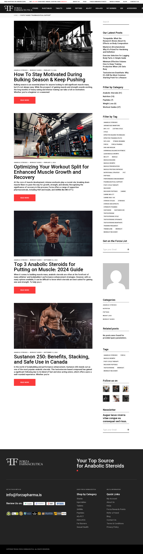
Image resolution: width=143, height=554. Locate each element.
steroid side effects (111, 204)
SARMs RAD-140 (109, 198)
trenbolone (108, 229)
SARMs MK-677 (109, 195)
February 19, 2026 (50, 70)
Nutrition (106, 96)
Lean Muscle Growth (111, 154)
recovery (107, 188)
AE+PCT (80, 516)
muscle (114, 157)
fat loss (107, 141)
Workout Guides (36, 70)
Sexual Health (82, 527)
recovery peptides (110, 191)
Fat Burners (82, 523)
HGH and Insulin (109, 148)
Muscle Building (109, 160)
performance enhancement (114, 179)
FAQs (84, 2)
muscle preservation (111, 166)
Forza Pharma (117, 144)
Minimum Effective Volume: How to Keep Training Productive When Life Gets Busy (114, 65)
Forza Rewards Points (98, 2)
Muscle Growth (109, 163)
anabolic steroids (110, 122)
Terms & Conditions (115, 523)
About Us (76, 2)
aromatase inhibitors (112, 126)
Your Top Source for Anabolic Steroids (100, 463)
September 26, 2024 (51, 260)
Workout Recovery (111, 232)
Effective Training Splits (113, 138)
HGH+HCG (81, 520)
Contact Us (134, 2)
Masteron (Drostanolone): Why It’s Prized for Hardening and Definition (115, 50)
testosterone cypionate (113, 220)
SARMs (123, 191)
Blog (125, 2)
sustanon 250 (119, 210)
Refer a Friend (115, 2)
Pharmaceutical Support (113, 182)
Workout (119, 229)
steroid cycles (109, 201)
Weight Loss (108, 103)
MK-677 (106, 157)
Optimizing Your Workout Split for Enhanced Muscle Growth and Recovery (51, 172)
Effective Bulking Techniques (114, 135)
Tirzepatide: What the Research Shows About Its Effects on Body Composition (115, 41)
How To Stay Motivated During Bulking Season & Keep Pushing (49, 77)
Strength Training (110, 207)
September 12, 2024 (51, 352)
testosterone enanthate (113, 223)
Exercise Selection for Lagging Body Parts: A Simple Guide (116, 57)
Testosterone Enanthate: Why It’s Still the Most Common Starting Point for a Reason (116, 75)
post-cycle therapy (111, 185)
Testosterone (109, 213)
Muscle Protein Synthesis (113, 169)
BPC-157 (106, 129)
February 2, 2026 (50, 162)
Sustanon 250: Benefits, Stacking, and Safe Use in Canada (51, 359)
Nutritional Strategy (112, 173)
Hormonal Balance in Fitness (114, 151)
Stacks (80, 498)
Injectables (81, 502)
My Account (112, 498)
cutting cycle (118, 129)
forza (106, 144)
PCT (124, 173)
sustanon (107, 210)
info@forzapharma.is (24, 495)
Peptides (106, 100)
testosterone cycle (111, 216)
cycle (106, 132)
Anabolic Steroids (21, 70)
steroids (121, 201)
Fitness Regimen (119, 141)
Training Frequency (111, 226)
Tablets (80, 506)
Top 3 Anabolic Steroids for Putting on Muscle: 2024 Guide (48, 267)
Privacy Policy (113, 527)
